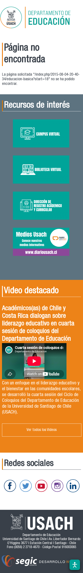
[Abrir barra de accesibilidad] (75, 565)
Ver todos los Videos (42, 430)
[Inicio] (41, 18)
